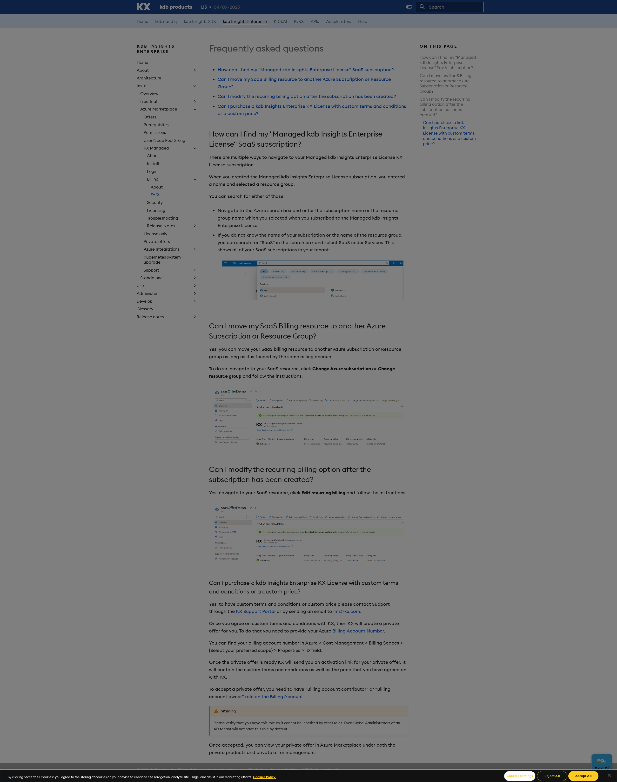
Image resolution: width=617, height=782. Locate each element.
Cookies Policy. (264, 777)
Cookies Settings (520, 776)
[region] (308, 775)
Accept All (583, 776)
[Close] (609, 775)
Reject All (552, 776)
